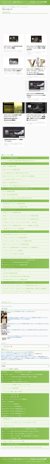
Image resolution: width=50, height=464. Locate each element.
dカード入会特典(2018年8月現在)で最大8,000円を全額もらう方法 (18, 188)
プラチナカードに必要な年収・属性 (11, 394)
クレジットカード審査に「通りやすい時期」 (13, 391)
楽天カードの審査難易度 (8, 401)
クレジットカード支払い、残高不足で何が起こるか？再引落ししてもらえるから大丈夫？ (22, 447)
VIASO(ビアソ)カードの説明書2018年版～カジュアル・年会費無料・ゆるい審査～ (21, 225)
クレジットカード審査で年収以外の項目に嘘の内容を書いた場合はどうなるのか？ (21, 431)
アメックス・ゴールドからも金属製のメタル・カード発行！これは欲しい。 (17, 353)
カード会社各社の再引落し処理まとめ (11, 444)
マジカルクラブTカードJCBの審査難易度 (12, 406)
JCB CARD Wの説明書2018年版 (10, 273)
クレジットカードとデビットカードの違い (12, 379)
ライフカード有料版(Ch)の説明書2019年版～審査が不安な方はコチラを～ (19, 160)
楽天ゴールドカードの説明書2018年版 (11, 169)
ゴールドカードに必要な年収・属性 (11, 396)
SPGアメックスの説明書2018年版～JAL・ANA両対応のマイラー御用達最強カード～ (21, 247)
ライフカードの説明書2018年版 (10, 158)
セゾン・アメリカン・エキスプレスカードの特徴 (14, 282)
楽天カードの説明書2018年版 (9, 166)
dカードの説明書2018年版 (9, 191)
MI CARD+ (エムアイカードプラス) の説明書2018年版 (15, 264)
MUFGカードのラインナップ (9, 209)
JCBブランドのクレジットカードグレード (12, 269)
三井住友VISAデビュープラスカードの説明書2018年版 (15, 206)
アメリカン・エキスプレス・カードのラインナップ (14, 231)
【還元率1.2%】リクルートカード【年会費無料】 (14, 228)
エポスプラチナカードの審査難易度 (11, 404)
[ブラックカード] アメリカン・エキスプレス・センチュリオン (16, 257)
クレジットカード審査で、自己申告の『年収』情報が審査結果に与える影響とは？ (21, 436)
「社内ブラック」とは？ (8, 425)
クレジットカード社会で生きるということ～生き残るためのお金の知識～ (25, 2)
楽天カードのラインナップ (9, 163)
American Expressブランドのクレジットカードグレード (15, 234)
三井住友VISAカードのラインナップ (11, 200)
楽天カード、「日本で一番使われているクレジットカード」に (16, 185)
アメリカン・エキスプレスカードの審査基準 (13, 250)
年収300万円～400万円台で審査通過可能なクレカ (14, 411)
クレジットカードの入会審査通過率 (11, 388)
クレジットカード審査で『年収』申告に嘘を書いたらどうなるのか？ (18, 433)
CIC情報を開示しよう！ (8, 418)
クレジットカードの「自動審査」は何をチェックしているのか (16, 384)
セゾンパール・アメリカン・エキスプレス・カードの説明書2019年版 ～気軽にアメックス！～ (24, 285)
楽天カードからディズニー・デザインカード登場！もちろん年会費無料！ (19, 176)
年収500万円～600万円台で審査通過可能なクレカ (14, 408)
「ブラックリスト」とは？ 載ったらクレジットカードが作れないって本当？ (20, 422)
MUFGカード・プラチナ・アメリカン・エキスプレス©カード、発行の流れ (20, 222)
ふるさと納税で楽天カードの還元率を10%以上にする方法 (15, 172)
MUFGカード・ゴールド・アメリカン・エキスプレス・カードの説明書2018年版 (20, 215)
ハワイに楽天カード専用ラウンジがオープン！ (13, 179)
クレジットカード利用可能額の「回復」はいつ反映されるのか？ (21, 311)
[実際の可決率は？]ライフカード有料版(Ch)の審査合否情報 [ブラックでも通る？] (19, 356)
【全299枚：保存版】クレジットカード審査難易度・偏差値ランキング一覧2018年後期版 (22, 374)
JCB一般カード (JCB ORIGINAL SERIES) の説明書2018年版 (16, 276)
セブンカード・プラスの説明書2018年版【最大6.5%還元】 (16, 262)
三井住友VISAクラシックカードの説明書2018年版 (14, 203)
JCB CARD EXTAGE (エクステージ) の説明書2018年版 (15, 279)
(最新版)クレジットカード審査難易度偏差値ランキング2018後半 (17, 372)
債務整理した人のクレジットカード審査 (12, 415)
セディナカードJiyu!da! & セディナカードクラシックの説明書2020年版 (19, 260)
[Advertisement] (12, 22)
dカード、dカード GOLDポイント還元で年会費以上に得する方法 (17, 198)
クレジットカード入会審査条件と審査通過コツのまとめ (15, 381)
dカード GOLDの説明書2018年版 (10, 194)
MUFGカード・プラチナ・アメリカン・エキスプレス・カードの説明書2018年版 (20, 219)
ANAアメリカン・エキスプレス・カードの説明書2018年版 (16, 244)
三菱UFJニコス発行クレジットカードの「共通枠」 (14, 441)
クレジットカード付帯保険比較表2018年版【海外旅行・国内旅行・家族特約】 (20, 376)
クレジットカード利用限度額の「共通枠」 (12, 438)
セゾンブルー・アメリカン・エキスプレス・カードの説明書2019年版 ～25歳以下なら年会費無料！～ (25, 288)
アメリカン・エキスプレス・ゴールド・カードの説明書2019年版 (17, 240)
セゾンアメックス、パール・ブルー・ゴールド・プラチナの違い (17, 291)
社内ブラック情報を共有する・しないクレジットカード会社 (14, 352)
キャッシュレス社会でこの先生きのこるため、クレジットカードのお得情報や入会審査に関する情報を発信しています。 (25, 461)
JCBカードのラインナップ (9, 267)
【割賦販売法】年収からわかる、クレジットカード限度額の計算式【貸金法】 (20, 428)
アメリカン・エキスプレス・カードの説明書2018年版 (15, 237)
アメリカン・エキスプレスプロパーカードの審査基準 (15, 399)
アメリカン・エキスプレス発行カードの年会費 (13, 253)
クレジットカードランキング (6, 306)
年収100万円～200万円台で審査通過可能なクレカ (14, 413)
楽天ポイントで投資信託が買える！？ (11, 182)
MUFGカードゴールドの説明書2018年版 (12, 212)
